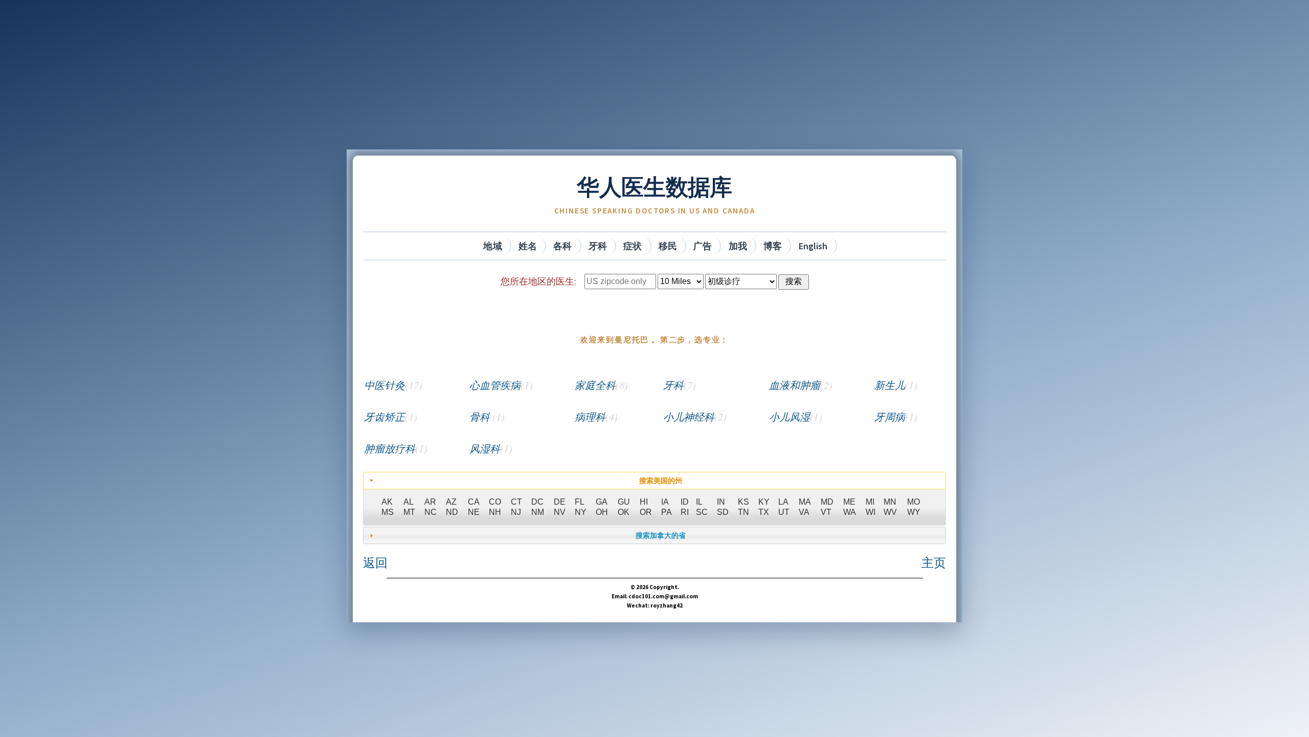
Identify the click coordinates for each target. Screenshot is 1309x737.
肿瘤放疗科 (395, 448)
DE (560, 501)
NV (560, 512)
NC (430, 512)
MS (387, 512)
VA (804, 512)
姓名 (527, 246)
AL (408, 501)
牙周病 (895, 416)
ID (685, 501)
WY (913, 512)
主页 (933, 563)
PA (666, 512)
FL (579, 501)
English (813, 246)
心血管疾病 (501, 385)
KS (743, 501)
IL (699, 501)
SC (702, 512)
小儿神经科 (695, 416)
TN (743, 512)
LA (783, 501)
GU (624, 501)
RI (685, 512)
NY (580, 512)
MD (827, 501)
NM (537, 512)
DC (537, 501)
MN (890, 501)
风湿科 (490, 448)
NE (474, 512)
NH (495, 512)
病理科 (596, 416)
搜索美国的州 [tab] (660, 480)
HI (644, 501)
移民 (668, 246)
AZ (451, 501)
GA (601, 501)
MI (870, 501)
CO (495, 501)
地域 (492, 246)
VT (826, 512)
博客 (772, 246)
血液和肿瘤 (800, 385)
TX (763, 512)
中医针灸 (393, 385)
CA (474, 501)
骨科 (487, 416)
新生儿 (895, 385)
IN (721, 501)
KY (764, 501)
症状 (632, 246)
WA (849, 512)
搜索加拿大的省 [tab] (661, 535)
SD (723, 512)
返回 (375, 563)
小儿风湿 (795, 416)
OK (623, 512)
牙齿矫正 (390, 416)
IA (665, 501)
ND (452, 512)
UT (783, 512)
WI (870, 512)
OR (646, 512)
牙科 (598, 246)
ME (849, 501)
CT (516, 501)
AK (387, 501)
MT (409, 512)
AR (430, 501)
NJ (516, 512)
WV (890, 512)
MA (805, 501)
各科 (562, 246)
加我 (738, 246)
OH (602, 512)
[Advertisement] (654, 77)
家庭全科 (601, 385)
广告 (702, 246)
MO (913, 501)
